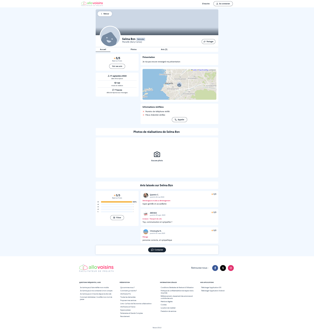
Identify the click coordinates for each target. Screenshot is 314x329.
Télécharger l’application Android (212, 291)
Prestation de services (168, 311)
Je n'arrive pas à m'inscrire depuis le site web (95, 294)
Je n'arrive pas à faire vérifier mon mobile (94, 287)
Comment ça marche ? (128, 291)
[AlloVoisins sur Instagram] (231, 268)
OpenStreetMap (203, 70)
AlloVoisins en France (127, 307)
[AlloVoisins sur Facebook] (215, 268)
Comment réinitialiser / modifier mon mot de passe (96, 298)
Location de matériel (168, 308)
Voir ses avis (117, 66)
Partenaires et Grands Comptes (131, 313)
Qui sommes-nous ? (127, 287)
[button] (179, 84)
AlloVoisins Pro (125, 294)
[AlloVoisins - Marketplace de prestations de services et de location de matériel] (92, 5)
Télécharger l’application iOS (211, 287)
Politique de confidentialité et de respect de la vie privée (177, 292)
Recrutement (125, 316)
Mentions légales (167, 301)
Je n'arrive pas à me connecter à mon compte (96, 291)
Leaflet (195, 70)
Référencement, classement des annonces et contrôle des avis (177, 297)
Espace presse (125, 310)
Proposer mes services (128, 300)
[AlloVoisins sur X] (223, 268)
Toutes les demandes (128, 297)
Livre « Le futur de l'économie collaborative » (136, 303)
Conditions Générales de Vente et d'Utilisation (177, 287)
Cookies (164, 305)
